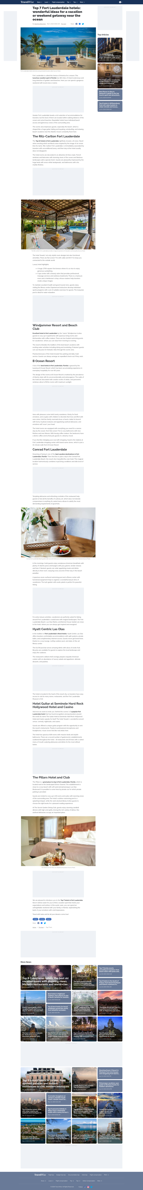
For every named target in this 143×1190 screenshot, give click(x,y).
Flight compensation (58, 2)
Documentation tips (73, 1175)
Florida (42, 919)
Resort (48, 919)
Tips (74, 2)
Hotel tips (84, 1175)
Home (34, 927)
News (38, 2)
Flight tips (51, 1175)
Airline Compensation (89, 1181)
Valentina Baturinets (40, 24)
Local (46, 2)
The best (63, 24)
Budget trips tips (61, 1175)
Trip (68, 2)
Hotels (35, 919)
